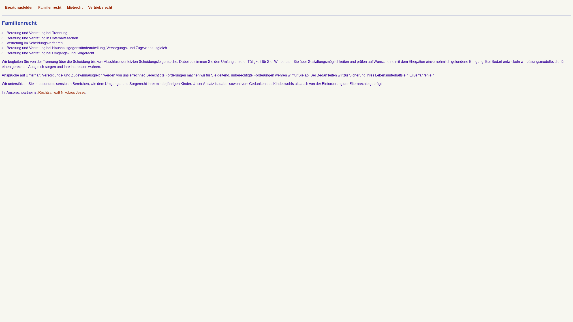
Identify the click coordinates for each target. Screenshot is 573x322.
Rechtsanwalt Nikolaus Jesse (61, 92)
